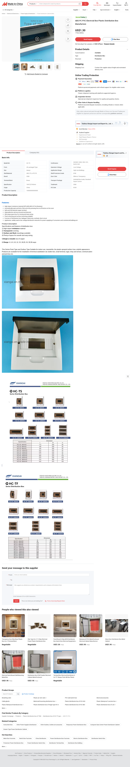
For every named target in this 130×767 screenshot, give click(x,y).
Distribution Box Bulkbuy (75, 743)
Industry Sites (77, 753)
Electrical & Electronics (13, 13)
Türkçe (102, 755)
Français (40, 755)
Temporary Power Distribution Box (76, 725)
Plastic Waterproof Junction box (106, 701)
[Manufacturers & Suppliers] (12, 4)
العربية (75, 755)
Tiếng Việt (108, 755)
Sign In (78, 144)
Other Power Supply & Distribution (27, 725)
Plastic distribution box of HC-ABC (75, 705)
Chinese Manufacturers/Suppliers (42, 753)
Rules (126, 10)
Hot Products (18, 753)
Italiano (55, 755)
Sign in (126, 5)
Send (16, 601)
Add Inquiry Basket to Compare (37, 74)
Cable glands (6, 701)
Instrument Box (8, 725)
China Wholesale (57, 753)
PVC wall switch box (71, 698)
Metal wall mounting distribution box (44, 701)
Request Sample (109, 44)
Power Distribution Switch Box (36, 743)
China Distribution (41, 738)
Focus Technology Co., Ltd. (53, 759)
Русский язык (48, 755)
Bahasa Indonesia (117, 755)
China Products (28, 753)
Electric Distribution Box (80, 738)
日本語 (86, 755)
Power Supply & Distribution (28, 13)
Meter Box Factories (9, 738)
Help (94, 10)
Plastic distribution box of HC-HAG (75, 701)
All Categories (8, 10)
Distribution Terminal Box (56, 743)
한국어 (80, 755)
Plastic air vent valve (39, 698)
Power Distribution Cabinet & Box (45, 13)
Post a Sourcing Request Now (55, 601)
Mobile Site (106, 753)
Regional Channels (87, 753)
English (20, 755)
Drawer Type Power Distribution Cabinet (15, 729)
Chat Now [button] (116, 39)
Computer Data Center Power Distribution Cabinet (105, 725)
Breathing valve (6, 698)
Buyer (84, 10)
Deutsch (61, 755)
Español (26, 755)
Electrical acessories (102, 698)
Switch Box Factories (25, 738)
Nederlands (69, 755)
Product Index (97, 753)
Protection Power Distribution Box (13, 743)
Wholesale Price (68, 753)
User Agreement (76, 759)
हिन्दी (91, 755)
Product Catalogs (28, 694)
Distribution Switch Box (98, 738)
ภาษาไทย (96, 755)
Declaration (85, 759)
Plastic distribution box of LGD (105, 705)
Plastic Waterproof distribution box (12, 705)
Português (33, 755)
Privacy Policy (93, 759)
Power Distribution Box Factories (59, 738)
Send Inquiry (88, 39)
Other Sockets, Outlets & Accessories (51, 725)
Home (3, 13)
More (3, 746)
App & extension (105, 10)
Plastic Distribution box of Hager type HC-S (46, 705)
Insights (113, 753)
